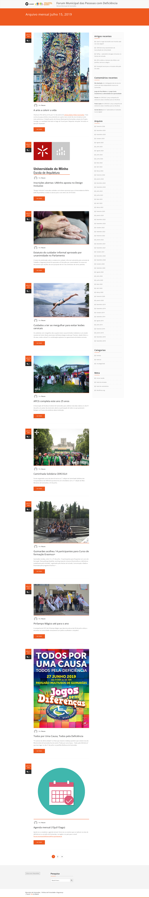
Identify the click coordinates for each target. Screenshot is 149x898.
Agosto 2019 (99, 320)
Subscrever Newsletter (32, 873)
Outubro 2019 (100, 312)
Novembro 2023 (101, 187)
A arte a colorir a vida (45, 110)
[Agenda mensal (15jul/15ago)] (61, 791)
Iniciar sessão (100, 378)
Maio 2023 (99, 199)
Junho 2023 (99, 195)
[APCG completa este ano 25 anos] (61, 374)
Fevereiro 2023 (100, 211)
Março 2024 (99, 171)
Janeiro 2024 (100, 179)
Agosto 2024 (99, 150)
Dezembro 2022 (101, 219)
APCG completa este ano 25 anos (51, 401)
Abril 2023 (99, 203)
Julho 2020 (99, 276)
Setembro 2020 (100, 268)
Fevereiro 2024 (100, 175)
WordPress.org (100, 390)
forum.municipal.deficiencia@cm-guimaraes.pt (48, 836)
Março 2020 (99, 292)
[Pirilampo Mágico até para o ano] (61, 599)
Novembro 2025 (101, 134)
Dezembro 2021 (101, 244)
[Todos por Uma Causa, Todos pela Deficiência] (61, 688)
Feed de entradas (101, 382)
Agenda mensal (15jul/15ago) (49, 827)
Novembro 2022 (101, 223)
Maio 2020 (99, 284)
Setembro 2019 (100, 316)
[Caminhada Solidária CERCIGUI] (61, 447)
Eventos (98, 355)
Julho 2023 (99, 191)
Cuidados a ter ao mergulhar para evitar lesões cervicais (59, 327)
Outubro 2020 (100, 264)
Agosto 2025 (99, 142)
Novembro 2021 (101, 248)
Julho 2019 (99, 325)
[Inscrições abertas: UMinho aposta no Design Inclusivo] (61, 158)
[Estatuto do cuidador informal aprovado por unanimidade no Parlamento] (61, 227)
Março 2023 (99, 207)
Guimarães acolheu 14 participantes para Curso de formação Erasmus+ (61, 553)
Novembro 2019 (101, 308)
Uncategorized (100, 363)
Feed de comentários (102, 386)
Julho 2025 (99, 146)
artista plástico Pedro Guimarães (74, 115)
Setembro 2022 (100, 231)
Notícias (98, 359)
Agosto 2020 (99, 272)
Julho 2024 (99, 155)
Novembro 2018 (101, 341)
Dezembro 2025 (101, 130)
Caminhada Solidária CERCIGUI (50, 473)
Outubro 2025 (100, 138)
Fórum (43, 105)
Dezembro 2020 (101, 256)
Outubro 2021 (100, 252)
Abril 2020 (99, 288)
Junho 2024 (99, 159)
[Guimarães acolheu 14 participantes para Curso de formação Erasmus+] (61, 522)
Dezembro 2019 (101, 304)
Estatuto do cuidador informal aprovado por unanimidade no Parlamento (58, 254)
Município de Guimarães (32, 892)
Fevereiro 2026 (100, 126)
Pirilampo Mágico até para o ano (51, 623)
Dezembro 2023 (101, 183)
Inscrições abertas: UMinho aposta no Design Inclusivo (58, 184)
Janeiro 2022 (100, 240)
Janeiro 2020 (100, 300)
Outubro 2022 (100, 227)
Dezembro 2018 (101, 337)
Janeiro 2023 (100, 215)
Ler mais (39, 129)
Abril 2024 (99, 167)
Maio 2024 (99, 163)
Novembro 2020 (101, 260)
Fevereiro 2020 (100, 296)
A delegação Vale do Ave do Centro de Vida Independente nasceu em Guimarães (107, 85)
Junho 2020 (99, 280)
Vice (31, 894)
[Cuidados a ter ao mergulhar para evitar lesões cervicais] (61, 300)
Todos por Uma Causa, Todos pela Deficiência (58, 736)
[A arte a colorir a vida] (61, 67)
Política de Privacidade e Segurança (52, 892)
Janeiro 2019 (100, 333)
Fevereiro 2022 (100, 235)
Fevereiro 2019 (100, 329)
